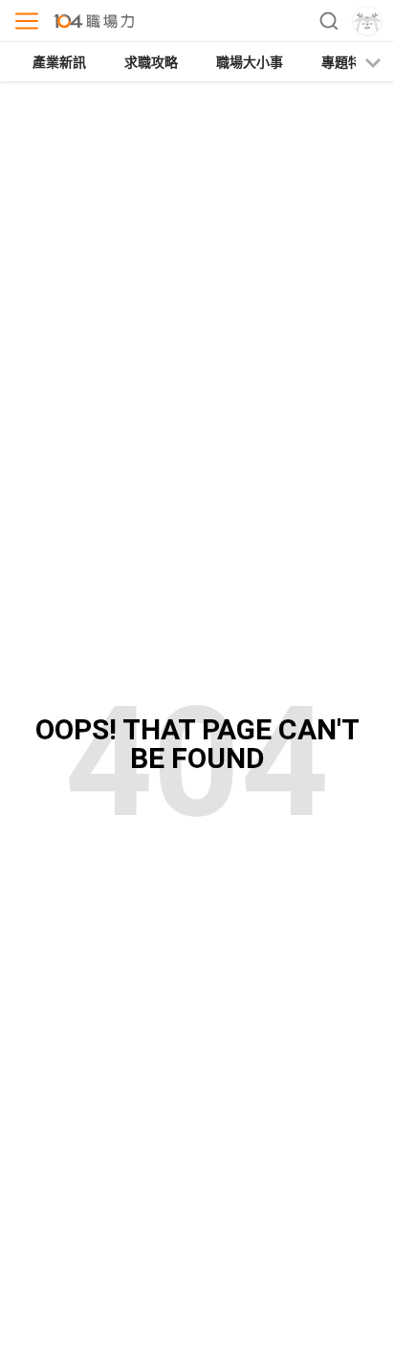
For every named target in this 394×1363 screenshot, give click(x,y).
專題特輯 (348, 62)
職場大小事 (249, 62)
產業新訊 (59, 62)
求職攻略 (151, 62)
